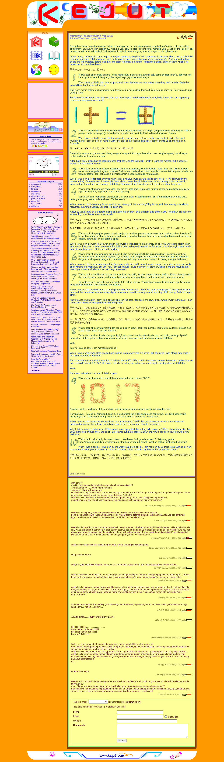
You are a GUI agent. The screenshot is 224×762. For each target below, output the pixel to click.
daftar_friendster (38, 196)
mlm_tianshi (36, 186)
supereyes (35, 194)
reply (184, 506)
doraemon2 (36, 184)
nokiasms (35, 206)
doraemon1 (36, 191)
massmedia (36, 204)
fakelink (34, 189)
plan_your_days (38, 199)
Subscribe (172, 717)
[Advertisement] (45, 100)
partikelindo (36, 201)
